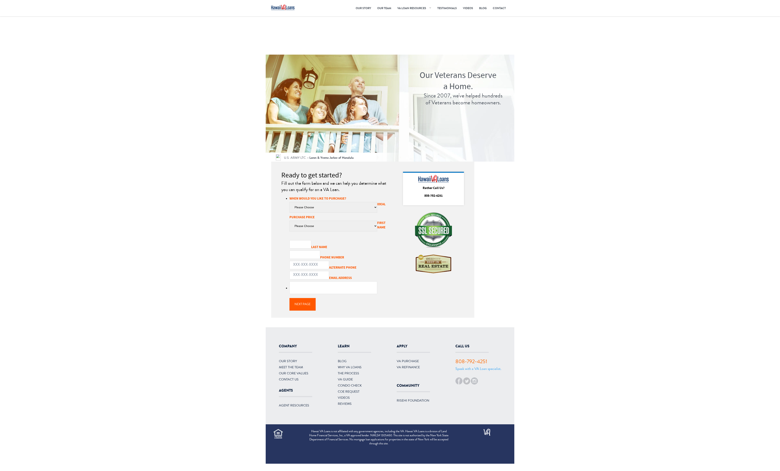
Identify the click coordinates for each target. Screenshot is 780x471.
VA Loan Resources (411, 8)
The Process (348, 373)
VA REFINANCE (408, 367)
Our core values (293, 373)
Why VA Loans (350, 367)
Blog (483, 8)
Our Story (363, 8)
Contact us (289, 379)
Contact (499, 8)
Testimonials (447, 8)
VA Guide (345, 379)
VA (485, 430)
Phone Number (346, 257)
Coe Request (349, 391)
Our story (288, 361)
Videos (468, 8)
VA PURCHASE (408, 361)
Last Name (333, 247)
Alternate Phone (342, 267)
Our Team (384, 8)
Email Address (355, 277)
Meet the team (291, 367)
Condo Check (350, 385)
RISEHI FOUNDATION (413, 400)
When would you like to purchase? (332, 198)
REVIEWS (345, 404)
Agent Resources (294, 405)
